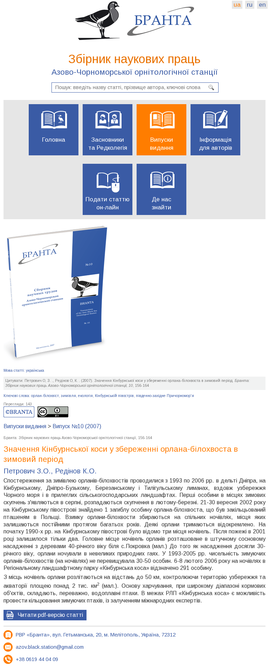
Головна (53, 139)
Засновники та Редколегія (107, 143)
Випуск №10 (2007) (77, 426)
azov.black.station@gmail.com (50, 647)
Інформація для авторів (215, 143)
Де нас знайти (161, 203)
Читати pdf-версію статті (50, 615)
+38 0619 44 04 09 (37, 659)
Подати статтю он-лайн (107, 203)
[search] (211, 87)
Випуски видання (161, 143)
